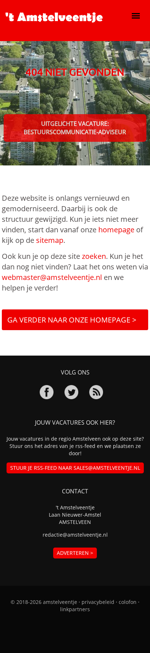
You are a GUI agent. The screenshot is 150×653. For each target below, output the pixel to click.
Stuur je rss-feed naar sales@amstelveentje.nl (75, 467)
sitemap (49, 240)
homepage (116, 230)
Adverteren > (75, 552)
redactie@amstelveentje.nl (75, 534)
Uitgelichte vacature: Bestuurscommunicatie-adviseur (75, 128)
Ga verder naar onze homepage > (71, 320)
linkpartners (75, 609)
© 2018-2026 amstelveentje (44, 601)
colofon (128, 601)
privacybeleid (98, 601)
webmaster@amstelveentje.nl (52, 277)
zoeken (94, 256)
